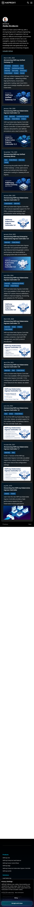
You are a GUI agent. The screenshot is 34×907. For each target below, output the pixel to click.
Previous (5, 524)
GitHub (10, 51)
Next (29, 524)
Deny (16, 898)
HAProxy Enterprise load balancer (12, 860)
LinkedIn (5, 51)
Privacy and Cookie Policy (7, 892)
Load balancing (7, 878)
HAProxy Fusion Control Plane (11, 863)
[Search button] (28, 2)
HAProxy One (6, 858)
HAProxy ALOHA (7, 871)
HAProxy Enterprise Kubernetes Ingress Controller (16, 868)
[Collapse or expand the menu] (31, 2)
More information (19, 892)
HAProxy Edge (6, 865)
